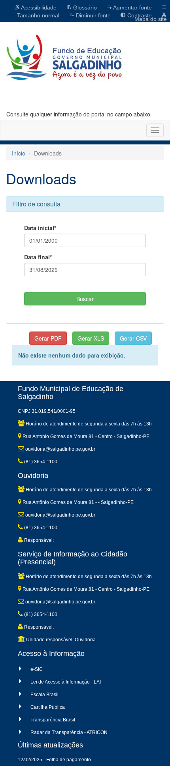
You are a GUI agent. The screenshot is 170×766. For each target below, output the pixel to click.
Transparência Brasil (52, 720)
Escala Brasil (44, 694)
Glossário (84, 7)
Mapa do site (150, 19)
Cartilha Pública (47, 707)
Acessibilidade (38, 7)
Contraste (139, 15)
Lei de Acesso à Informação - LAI (65, 682)
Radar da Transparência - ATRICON (69, 732)
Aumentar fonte (132, 7)
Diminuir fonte (92, 15)
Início (18, 153)
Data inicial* (40, 228)
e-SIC (36, 669)
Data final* (38, 257)
